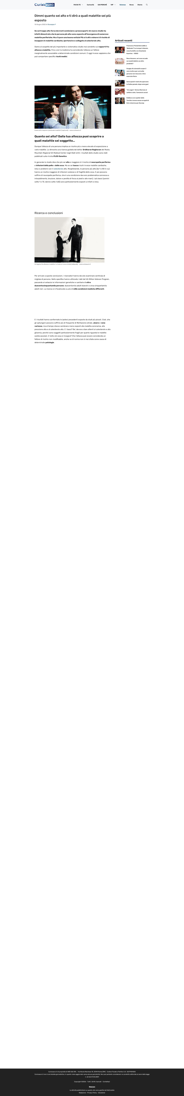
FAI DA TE (77, 5)
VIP (112, 5)
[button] (147, 5)
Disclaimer (101, 1093)
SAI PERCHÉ (102, 5)
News (131, 5)
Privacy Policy (92, 1093)
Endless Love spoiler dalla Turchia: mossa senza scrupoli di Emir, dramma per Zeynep (138, 100)
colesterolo (58, 169)
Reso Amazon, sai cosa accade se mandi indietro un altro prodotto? (137, 61)
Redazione (82, 1093)
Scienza (123, 5)
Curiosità (90, 5)
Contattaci (106, 1082)
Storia (140, 5)
